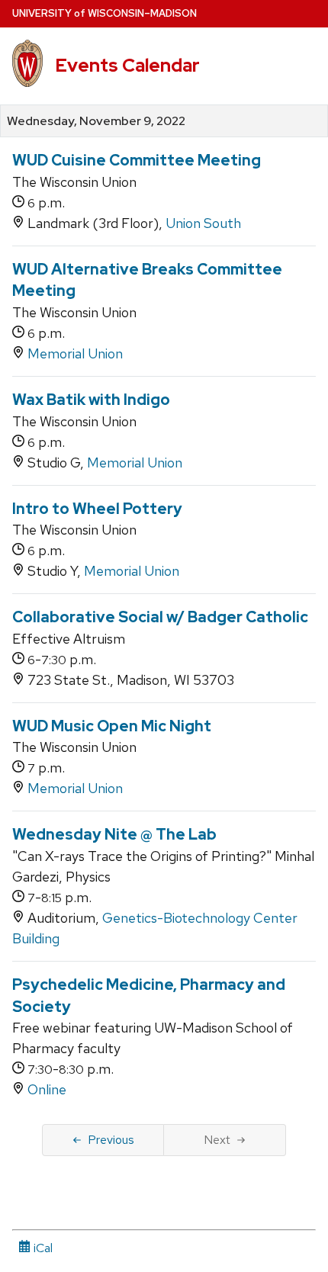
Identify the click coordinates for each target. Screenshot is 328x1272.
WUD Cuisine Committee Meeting (136, 160)
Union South (203, 223)
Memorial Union (75, 353)
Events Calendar (127, 65)
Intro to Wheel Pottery (97, 509)
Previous (111, 1140)
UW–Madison (104, 13)
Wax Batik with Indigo (91, 400)
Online (46, 1089)
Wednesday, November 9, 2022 (96, 121)
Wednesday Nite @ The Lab (114, 834)
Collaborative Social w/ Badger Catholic (160, 617)
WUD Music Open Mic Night (111, 726)
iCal (42, 1248)
